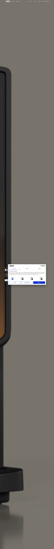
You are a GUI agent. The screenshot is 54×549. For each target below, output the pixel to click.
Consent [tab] (14, 268)
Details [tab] (27, 268)
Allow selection (27, 282)
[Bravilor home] (7, 1)
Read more (7, 280)
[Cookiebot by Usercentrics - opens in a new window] (41, 266)
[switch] (22, 279)
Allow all (39, 282)
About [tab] (40, 268)
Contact (35, 1)
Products (13, 1)
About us (30, 1)
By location (17, 1)
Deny (15, 282)
